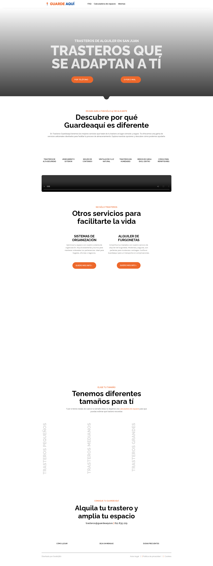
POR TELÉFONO (81, 80)
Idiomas (121, 4)
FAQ (89, 4)
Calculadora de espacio (105, 4)
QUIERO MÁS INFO (83, 265)
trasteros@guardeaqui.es (99, 523)
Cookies (168, 556)
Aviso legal (134, 556)
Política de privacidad (152, 556)
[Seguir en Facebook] (104, 528)
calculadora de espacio (129, 409)
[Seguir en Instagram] (109, 528)
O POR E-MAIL (130, 80)
